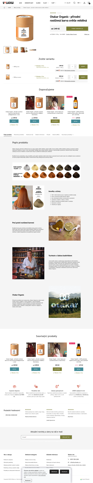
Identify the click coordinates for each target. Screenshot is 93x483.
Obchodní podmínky (8, 462)
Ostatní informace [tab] (39, 134)
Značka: (71, 34)
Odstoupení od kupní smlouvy (53, 462)
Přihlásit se (66, 437)
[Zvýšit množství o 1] (75, 67)
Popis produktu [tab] (8, 134)
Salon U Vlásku (49, 467)
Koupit (83, 66)
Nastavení (28, 480)
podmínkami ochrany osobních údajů (54, 441)
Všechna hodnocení (11, 415)
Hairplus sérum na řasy (30, 459)
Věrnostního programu (70, 70)
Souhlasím (64, 472)
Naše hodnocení (50, 465)
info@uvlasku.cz (75, 462)
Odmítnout (54, 472)
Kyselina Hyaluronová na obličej (32, 467)
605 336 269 (74, 459)
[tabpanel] (14, 112)
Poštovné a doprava (8, 459)
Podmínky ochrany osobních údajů (11, 467)
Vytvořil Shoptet (85, 479)
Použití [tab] (48, 134)
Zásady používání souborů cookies (11, 465)
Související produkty (67, 134)
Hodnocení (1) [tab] (29, 134)
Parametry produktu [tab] (19, 134)
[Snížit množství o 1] (69, 67)
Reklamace (48, 459)
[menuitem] (20, 3)
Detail (14, 121)
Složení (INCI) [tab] (56, 134)
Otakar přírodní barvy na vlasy (32, 465)
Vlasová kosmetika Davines (31, 462)
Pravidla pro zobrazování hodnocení (12, 470)
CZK (78, 3)
